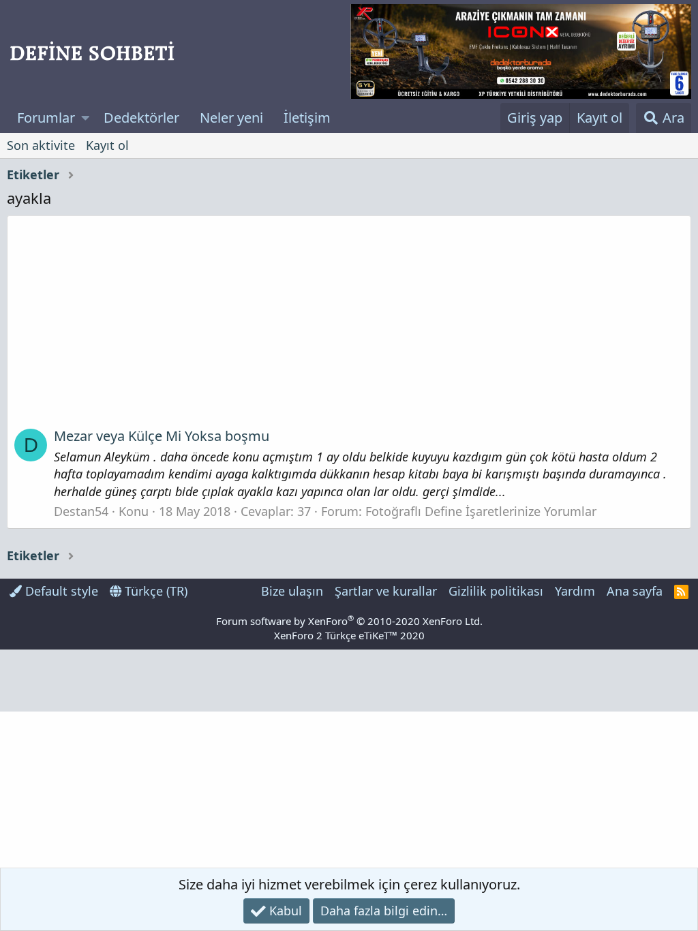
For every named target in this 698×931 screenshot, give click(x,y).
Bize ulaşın (292, 591)
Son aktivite (41, 145)
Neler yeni (231, 117)
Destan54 (81, 511)
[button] (85, 118)
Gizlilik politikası (496, 591)
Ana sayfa (635, 591)
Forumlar (46, 117)
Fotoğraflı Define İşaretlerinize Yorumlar (480, 511)
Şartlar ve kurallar (386, 591)
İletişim (307, 117)
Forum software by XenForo (349, 621)
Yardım (575, 591)
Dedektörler (141, 117)
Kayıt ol (107, 145)
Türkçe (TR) (154, 591)
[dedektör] (520, 51)
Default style (60, 591)
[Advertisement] (349, 326)
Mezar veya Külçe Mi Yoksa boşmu (161, 436)
